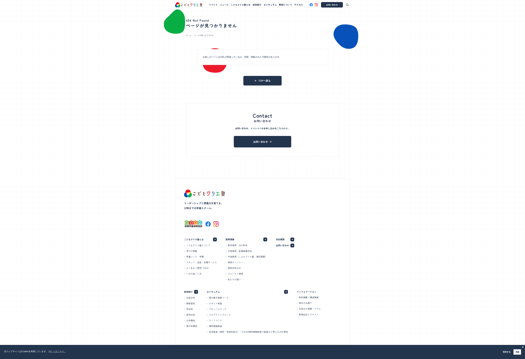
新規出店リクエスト (309, 314)
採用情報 (230, 239)
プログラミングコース (220, 314)
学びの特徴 (191, 251)
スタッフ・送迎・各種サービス (201, 262)
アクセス (298, 4)
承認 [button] (517, 352)
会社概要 (280, 239)
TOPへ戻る (264, 80)
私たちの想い (234, 279)
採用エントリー (235, 262)
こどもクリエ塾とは (240, 4)
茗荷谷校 (190, 314)
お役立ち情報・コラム (310, 308)
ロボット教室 (215, 303)
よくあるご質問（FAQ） (198, 268)
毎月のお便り (305, 303)
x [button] (523, 347)
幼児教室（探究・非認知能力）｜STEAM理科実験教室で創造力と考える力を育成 (248, 331)
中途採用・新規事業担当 (240, 251)
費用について (285, 4)
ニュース (224, 4)
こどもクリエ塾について (198, 245)
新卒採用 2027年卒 (237, 245)
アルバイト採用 (235, 273)
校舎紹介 (257, 4)
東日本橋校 (191, 326)
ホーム (188, 35)
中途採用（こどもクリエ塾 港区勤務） (247, 256)
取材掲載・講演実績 (309, 297)
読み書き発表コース (219, 297)
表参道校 (190, 303)
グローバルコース (217, 309)
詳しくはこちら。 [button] (57, 351)
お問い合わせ (332, 4)
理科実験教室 (215, 326)
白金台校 (190, 297)
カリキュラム (270, 4)
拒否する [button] (507, 352)
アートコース (215, 320)
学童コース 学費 (195, 256)
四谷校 (189, 309)
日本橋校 (190, 320)
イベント (213, 4)
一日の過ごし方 (194, 273)
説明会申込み (234, 268)
